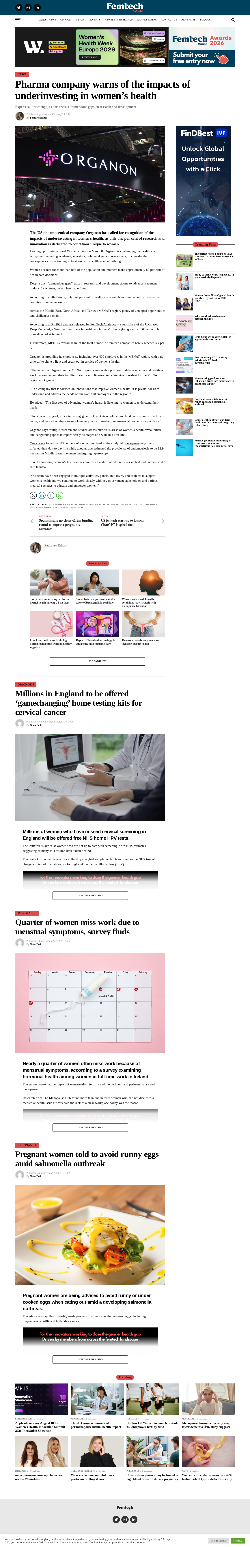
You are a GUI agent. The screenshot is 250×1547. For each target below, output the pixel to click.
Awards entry (147, 19)
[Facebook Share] (50, 495)
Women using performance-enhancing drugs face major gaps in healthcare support (214, 381)
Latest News (47, 19)
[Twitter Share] (33, 495)
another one (85, 448)
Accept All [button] (238, 1540)
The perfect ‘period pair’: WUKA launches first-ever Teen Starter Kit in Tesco (214, 256)
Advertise (188, 19)
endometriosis (41, 508)
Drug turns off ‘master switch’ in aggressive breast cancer (213, 338)
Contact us (169, 19)
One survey (37, 443)
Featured (61, 508)
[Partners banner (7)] (92, 65)
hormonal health (92, 504)
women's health (66, 504)
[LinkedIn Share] (42, 495)
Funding (113, 504)
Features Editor (38, 117)
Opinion (65, 19)
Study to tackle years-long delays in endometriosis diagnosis (214, 276)
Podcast (206, 19)
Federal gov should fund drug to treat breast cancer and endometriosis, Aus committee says (214, 443)
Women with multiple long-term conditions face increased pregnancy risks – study (214, 422)
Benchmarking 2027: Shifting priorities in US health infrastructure (211, 360)
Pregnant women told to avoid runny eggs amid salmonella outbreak (211, 402)
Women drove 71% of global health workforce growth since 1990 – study (214, 298)
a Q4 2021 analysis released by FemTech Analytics (81, 324)
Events (95, 19)
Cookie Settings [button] (219, 1540)
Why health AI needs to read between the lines (210, 317)
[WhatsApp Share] (59, 495)
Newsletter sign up (119, 19)
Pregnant (32, 1295)
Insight (80, 19)
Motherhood (149, 504)
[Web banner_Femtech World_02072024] (203, 235)
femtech (77, 508)
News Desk (36, 725)
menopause (132, 443)
